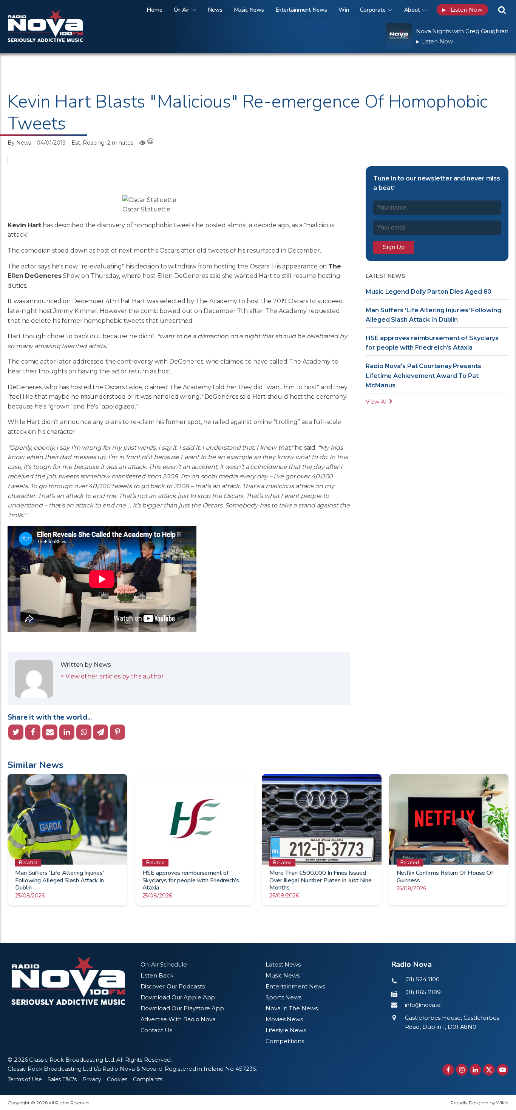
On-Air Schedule (164, 964)
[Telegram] (100, 732)
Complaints (147, 1079)
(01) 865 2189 (423, 992)
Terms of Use (25, 1079)
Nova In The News (291, 1008)
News (215, 10)
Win (343, 10)
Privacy (91, 1079)
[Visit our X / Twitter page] (489, 1070)
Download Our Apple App (178, 997)
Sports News (283, 997)
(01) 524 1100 (422, 979)
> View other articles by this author (112, 676)
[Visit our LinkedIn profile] (475, 1070)
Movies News (284, 1019)
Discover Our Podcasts (173, 986)
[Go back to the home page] (55, 9)
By (19, 142)
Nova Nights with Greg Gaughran (462, 31)
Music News (249, 10)
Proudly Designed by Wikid (479, 1102)
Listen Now (462, 9)
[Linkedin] (66, 732)
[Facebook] (32, 732)
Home (154, 10)
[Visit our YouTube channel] (502, 1070)
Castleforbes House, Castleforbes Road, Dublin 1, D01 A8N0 (452, 1022)
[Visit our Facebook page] (448, 1070)
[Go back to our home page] (68, 980)
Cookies (117, 1079)
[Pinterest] (117, 732)
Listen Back (157, 975)
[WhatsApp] (83, 732)
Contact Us (156, 1030)
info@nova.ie (423, 1004)
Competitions (285, 1041)
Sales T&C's (62, 1079)
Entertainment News (301, 10)
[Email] (49, 732)
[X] (15, 732)
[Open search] (502, 9)
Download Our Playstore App (182, 1008)
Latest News (283, 964)
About (412, 10)
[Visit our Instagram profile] (462, 1070)
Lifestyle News (286, 1030)
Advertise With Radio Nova (178, 1019)
